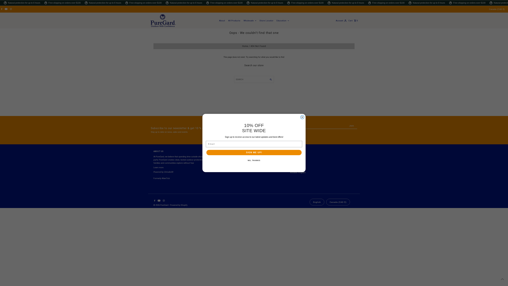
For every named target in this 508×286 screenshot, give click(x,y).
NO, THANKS (254, 160)
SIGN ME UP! (254, 152)
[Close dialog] (302, 117)
